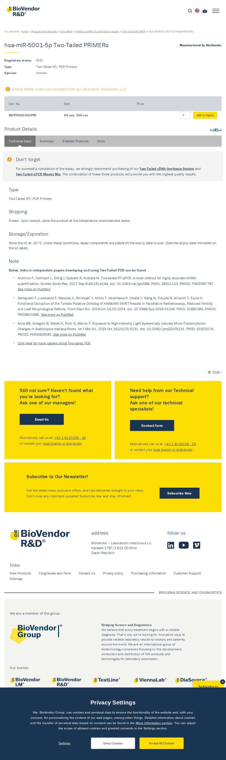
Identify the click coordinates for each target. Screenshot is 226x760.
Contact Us (87, 573)
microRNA (66, 31)
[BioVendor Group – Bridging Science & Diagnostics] (36, 635)
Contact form (152, 425)
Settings (64, 743)
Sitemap (16, 578)
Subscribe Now (179, 493)
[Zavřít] (222, 681)
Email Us (42, 419)
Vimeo (196, 545)
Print (216, 372)
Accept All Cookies (161, 743)
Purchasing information (148, 573)
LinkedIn (170, 545)
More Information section (154, 723)
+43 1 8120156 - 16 (70, 437)
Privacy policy (113, 573)
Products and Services (44, 31)
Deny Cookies (113, 743)
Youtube (184, 545)
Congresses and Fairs (55, 573)
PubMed (216, 130)
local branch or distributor (62, 443)
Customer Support (187, 573)
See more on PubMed (34, 289)
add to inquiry (205, 115)
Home (24, 31)
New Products (20, 573)
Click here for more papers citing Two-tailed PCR (54, 343)
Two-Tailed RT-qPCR (133, 31)
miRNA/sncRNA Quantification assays (97, 31)
